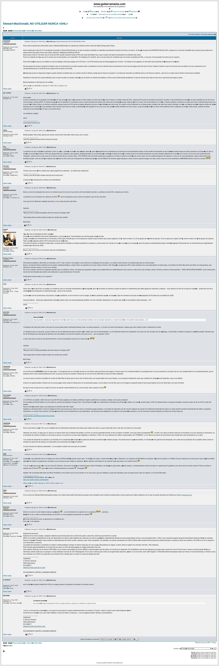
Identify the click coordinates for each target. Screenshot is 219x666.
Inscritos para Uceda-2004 (95, 17)
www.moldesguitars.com (31, 122)
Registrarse (134, 11)
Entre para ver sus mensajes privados (110, 14)
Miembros (104, 11)
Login (129, 14)
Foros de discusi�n (19, 30)
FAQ (84, 11)
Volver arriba (7, 89)
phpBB (104, 662)
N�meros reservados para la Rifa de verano (122, 17)
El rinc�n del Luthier (35, 30)
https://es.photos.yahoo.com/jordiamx (36, 480)
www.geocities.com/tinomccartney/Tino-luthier (39, 416)
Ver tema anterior (194, 34)
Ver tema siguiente (208, 34)
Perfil (91, 14)
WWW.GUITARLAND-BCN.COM (34, 568)
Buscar (93, 11)
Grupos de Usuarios (119, 11)
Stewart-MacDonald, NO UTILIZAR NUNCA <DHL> (35, 23)
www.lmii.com (187, 495)
